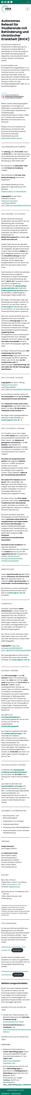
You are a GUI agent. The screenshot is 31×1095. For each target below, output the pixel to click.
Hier (2, 715)
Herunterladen (17, 950)
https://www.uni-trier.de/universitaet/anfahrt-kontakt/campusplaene (12, 558)
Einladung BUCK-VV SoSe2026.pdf (13, 191)
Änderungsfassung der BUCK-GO (14, 290)
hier (17, 552)
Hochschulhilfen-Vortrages (11, 786)
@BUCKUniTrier (14, 887)
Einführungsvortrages (13, 733)
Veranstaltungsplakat (10, 726)
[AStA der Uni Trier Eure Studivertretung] (6, 9)
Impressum (5, 1093)
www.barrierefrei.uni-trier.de (11, 138)
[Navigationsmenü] (28, 9)
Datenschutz (16, 1093)
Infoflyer (7, 1080)
